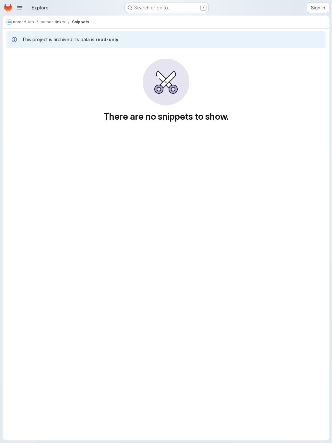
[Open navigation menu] (20, 8)
